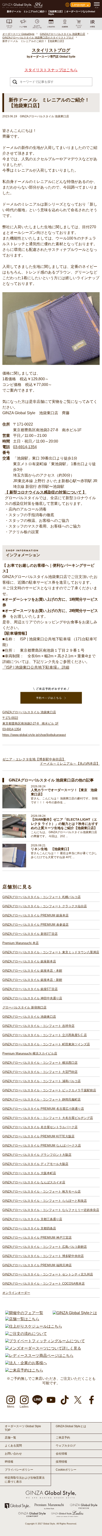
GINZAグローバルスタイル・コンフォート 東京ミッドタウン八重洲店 (50, 952)
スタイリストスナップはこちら (51, 70)
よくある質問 (13, 1445)
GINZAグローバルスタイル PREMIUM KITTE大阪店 (38, 1136)
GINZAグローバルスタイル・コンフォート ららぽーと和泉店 (44, 1201)
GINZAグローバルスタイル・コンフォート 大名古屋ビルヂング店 (47, 1118)
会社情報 (61, 1453)
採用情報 (61, 1461)
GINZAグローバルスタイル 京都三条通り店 (32, 1219)
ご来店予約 (63, 1437)
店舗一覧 (10, 1437)
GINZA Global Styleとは (71, 1426)
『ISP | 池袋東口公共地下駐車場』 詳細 (35, 667)
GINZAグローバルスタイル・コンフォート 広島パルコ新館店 (44, 1247)
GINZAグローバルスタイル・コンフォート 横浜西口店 (40, 1062)
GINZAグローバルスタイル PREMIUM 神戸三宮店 (37, 1237)
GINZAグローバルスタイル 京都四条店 (29, 1228)
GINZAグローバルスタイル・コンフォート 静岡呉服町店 (41, 1099)
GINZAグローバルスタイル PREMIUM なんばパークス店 (41, 1145)
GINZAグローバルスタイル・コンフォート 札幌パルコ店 (41, 897)
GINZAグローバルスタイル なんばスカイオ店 (33, 1182)
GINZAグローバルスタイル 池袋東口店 (29, 1016)
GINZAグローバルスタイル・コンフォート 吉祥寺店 (38, 1026)
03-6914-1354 (25, 447)
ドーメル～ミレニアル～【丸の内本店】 (70, 763)
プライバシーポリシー (19, 1469)
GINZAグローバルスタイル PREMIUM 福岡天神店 (37, 1265)
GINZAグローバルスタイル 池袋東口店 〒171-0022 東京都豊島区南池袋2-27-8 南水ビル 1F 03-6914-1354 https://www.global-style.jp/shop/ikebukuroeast (34, 723)
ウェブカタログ (66, 1445)
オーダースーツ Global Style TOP (23, 1428)
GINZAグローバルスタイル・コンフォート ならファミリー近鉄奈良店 (50, 1210)
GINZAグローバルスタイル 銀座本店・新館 (32, 980)
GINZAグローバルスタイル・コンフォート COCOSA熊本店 (43, 1283)
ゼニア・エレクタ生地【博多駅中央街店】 (33, 759)
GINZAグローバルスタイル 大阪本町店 (29, 1173)
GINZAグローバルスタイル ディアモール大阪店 (35, 1164)
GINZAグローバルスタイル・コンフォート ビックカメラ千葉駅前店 (49, 1090)
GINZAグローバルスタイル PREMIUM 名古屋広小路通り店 (43, 1108)
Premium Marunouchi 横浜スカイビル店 (29, 1053)
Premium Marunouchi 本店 (20, 943)
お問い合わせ (13, 1453)
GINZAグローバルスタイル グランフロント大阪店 (36, 1154)
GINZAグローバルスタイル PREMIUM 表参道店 (35, 924)
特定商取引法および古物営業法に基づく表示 (25, 1479)
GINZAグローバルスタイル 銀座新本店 (29, 961)
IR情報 (9, 1461)
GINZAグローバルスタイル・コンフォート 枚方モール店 (41, 1191)
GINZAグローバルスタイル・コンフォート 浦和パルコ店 (41, 1081)
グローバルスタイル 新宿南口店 (24, 1007)
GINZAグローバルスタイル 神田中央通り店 (32, 998)
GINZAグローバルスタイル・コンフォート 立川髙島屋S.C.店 (44, 1035)
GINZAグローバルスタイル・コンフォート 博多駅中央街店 (43, 1256)
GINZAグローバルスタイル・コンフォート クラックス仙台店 (44, 906)
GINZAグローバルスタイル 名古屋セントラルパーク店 (40, 1127)
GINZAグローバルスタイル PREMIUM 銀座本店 (35, 915)
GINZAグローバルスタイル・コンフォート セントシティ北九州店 (47, 1274)
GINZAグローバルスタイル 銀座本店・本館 (32, 970)
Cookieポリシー (66, 1469)
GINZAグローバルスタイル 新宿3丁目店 (30, 934)
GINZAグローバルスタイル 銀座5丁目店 (30, 989)
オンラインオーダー (16, 1293)
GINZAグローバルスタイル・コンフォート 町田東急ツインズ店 (46, 1044)
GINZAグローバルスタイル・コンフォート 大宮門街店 (40, 1072)
